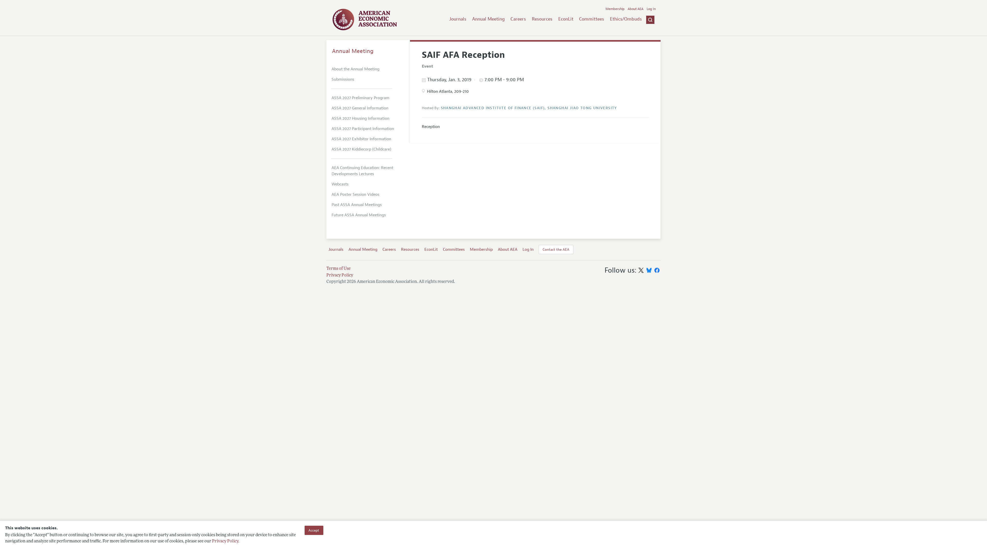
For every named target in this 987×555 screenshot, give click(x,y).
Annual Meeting (488, 19)
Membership (615, 9)
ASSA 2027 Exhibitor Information (361, 139)
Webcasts (340, 184)
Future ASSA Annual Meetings (359, 215)
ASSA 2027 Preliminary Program (360, 97)
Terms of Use (338, 269)
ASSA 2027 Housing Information (360, 118)
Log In (651, 9)
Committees (591, 19)
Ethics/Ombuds (626, 19)
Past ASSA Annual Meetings (357, 204)
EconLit (565, 19)
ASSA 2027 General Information (360, 108)
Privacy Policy (225, 541)
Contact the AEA (556, 249)
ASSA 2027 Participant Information (363, 128)
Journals (457, 19)
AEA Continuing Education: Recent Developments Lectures (362, 171)
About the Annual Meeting (355, 69)
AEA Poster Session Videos (355, 194)
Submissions (343, 79)
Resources (542, 19)
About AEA (635, 9)
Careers (518, 19)
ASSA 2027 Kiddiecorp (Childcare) (361, 149)
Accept (313, 530)
